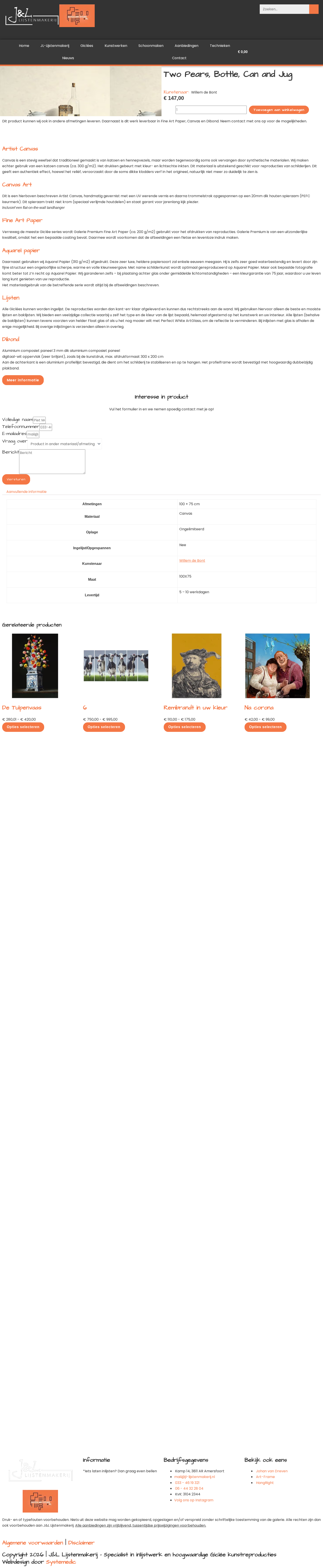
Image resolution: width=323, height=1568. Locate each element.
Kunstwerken (116, 45)
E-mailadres (14, 434)
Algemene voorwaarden (32, 1543)
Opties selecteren (23, 727)
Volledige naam (17, 420)
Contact (179, 58)
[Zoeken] (314, 9)
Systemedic (61, 1562)
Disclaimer (81, 1543)
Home (24, 45)
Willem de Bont (192, 560)
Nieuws (68, 58)
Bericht (10, 452)
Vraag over (14, 441)
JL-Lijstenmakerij (54, 45)
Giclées (86, 45)
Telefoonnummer (20, 427)
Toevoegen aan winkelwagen (279, 109)
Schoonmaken (150, 45)
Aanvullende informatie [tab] (26, 491)
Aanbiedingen (186, 45)
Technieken (220, 45)
